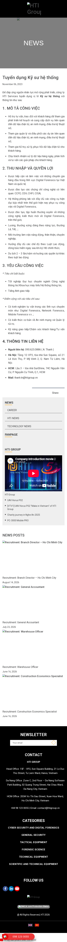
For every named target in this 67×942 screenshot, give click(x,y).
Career (12, 410)
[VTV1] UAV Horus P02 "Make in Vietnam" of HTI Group (31, 507)
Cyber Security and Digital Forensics (33, 827)
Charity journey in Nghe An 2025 (23, 515)
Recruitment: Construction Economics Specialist (29, 711)
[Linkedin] (11, 888)
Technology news (19, 426)
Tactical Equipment (33, 842)
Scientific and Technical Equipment (33, 864)
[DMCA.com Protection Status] (33, 907)
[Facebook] (5, 888)
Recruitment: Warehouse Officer (20, 667)
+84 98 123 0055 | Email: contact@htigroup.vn (35, 808)
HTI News (13, 418)
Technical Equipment (33, 856)
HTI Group (10, 494)
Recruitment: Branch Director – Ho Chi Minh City (29, 577)
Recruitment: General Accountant (20, 622)
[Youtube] (17, 888)
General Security (33, 835)
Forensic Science (33, 849)
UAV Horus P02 (15, 500)
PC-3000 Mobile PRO (18, 520)
